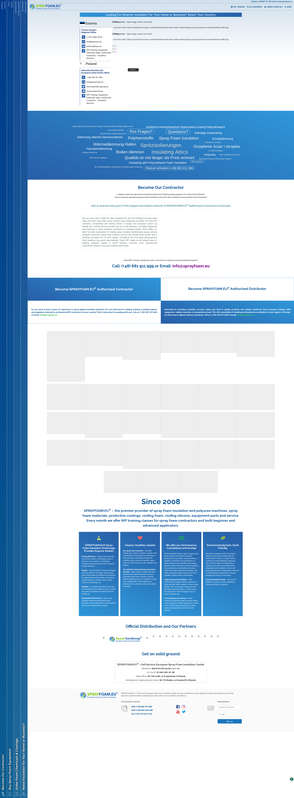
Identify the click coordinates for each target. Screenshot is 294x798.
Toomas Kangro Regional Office (88, 31)
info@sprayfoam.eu (191, 266)
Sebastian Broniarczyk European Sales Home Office (95, 71)
